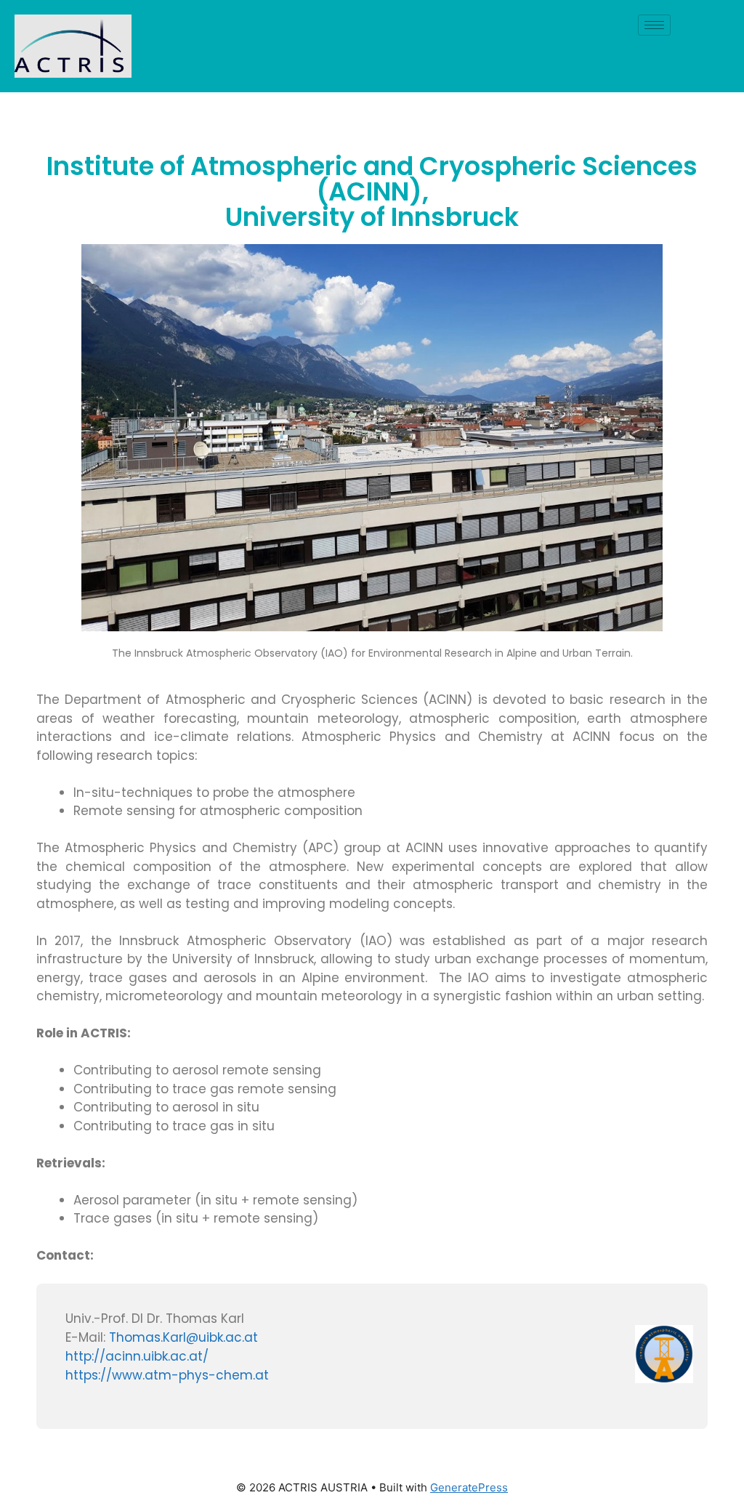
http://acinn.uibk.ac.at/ (137, 1356)
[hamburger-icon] (654, 25)
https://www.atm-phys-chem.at (167, 1375)
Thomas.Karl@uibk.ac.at (183, 1337)
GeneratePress (469, 1487)
